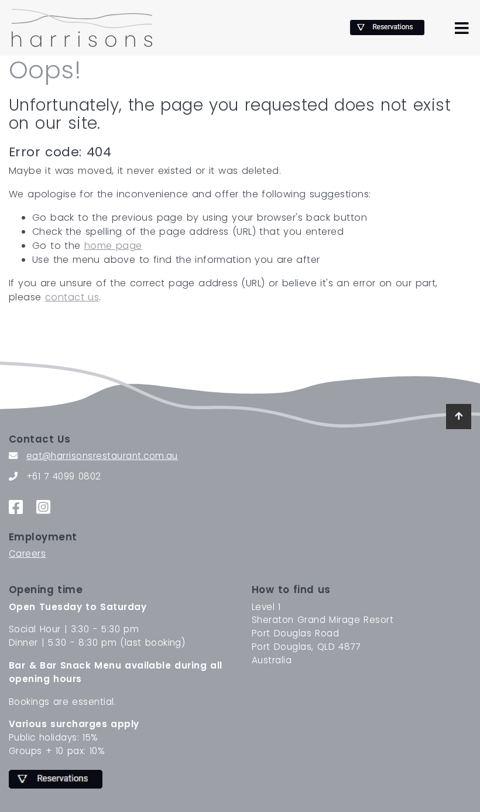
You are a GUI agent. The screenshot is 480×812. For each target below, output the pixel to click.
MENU (461, 26)
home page (113, 245)
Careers (27, 553)
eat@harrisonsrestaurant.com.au (102, 456)
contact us (72, 297)
